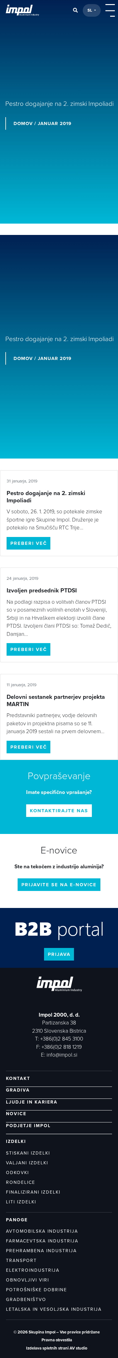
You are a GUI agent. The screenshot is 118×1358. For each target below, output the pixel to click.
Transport (21, 1260)
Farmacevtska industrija (42, 1241)
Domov (23, 123)
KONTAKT (18, 1078)
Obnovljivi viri (27, 1280)
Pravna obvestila (57, 1340)
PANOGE (17, 1220)
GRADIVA (18, 1090)
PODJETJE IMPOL (28, 1125)
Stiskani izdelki (28, 1153)
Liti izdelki (21, 1202)
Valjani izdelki (27, 1163)
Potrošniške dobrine (36, 1289)
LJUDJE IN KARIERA (32, 1102)
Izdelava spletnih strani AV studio (56, 1348)
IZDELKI (16, 1141)
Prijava (59, 954)
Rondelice (20, 1182)
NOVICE (16, 1113)
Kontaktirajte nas (59, 810)
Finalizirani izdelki (33, 1192)
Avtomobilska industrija (42, 1231)
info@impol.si (62, 1055)
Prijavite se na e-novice (59, 884)
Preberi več (28, 543)
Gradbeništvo (26, 1299)
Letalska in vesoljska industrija (54, 1309)
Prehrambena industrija (41, 1250)
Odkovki (17, 1172)
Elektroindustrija (32, 1270)
